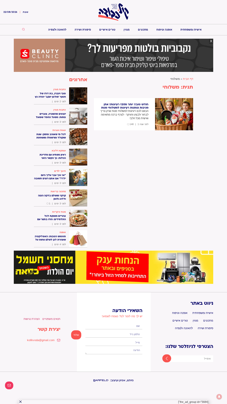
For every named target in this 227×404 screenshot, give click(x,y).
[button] (20, 401)
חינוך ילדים (60, 171)
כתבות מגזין (59, 89)
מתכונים (143, 29)
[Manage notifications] (219, 396)
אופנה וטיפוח (164, 29)
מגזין (127, 29)
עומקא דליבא (59, 150)
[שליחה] (164, 358)
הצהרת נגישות (32, 319)
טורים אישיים (107, 29)
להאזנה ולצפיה (57, 29)
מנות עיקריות (59, 211)
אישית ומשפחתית (191, 29)
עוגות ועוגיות (59, 130)
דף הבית (188, 79)
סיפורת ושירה (83, 29)
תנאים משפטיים (51, 319)
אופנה (62, 232)
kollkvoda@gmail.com (41, 340)
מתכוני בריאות (58, 191)
